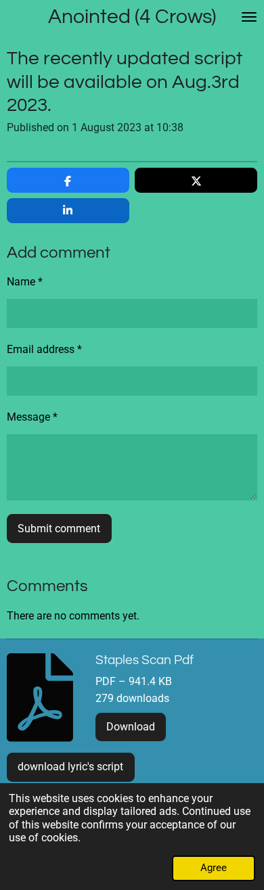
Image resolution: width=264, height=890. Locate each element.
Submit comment (59, 528)
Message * (32, 417)
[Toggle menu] (249, 17)
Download (130, 726)
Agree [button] (213, 868)
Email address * (44, 349)
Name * (25, 281)
